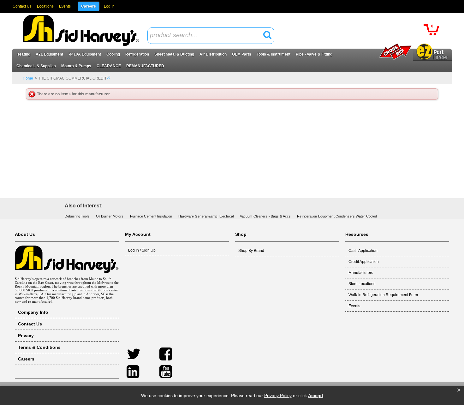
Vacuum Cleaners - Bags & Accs (265, 216)
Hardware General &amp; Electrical (206, 216)
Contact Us (22, 6)
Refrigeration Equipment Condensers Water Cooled (337, 216)
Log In (109, 6)
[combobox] (210, 35)
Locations (45, 6)
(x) (108, 77)
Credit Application (363, 261)
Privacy (26, 335)
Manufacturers (360, 273)
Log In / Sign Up (142, 250)
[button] (459, 390)
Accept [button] (315, 395)
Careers (88, 6)
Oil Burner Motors (110, 216)
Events (65, 6)
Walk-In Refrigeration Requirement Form (383, 295)
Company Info (33, 312)
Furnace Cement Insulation (151, 216)
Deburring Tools (77, 216)
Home (28, 78)
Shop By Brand (251, 250)
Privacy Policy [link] (278, 395)
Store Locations (361, 284)
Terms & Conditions (39, 347)
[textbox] (207, 35)
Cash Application (363, 250)
